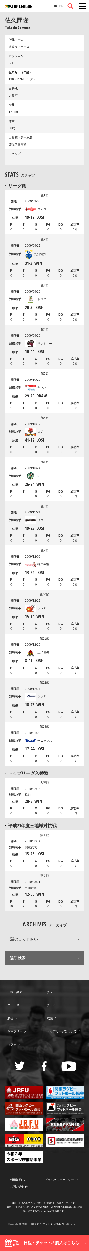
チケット (53, 992)
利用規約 (16, 1180)
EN (61, 6)
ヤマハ (41, 387)
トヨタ (41, 299)
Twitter (20, 1065)
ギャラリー (14, 1031)
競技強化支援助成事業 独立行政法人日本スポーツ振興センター (65, 1140)
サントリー (44, 343)
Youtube (68, 1066)
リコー (41, 520)
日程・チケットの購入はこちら (51, 1243)
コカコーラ (44, 209)
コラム (11, 1044)
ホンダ (41, 608)
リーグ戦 (17, 185)
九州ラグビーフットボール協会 (65, 1108)
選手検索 (18, 958)
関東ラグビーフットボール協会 (65, 1092)
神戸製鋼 (43, 564)
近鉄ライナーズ (19, 47)
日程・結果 (14, 992)
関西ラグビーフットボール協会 (24, 1108)
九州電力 (40, 254)
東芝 (40, 432)
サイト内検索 (70, 6)
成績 (50, 1018)
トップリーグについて (62, 1031)
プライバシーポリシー (59, 1180)
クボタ (41, 696)
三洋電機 (43, 652)
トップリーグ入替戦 (28, 773)
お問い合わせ (19, 1186)
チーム (51, 1005)
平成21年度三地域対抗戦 (32, 825)
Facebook (44, 1066)
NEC (40, 476)
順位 (10, 1018)
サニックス (44, 740)
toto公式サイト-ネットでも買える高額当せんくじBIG (24, 1140)
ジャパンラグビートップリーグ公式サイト (18, 6)
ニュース (13, 1005)
